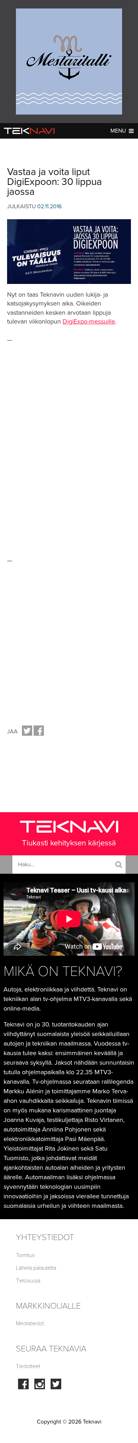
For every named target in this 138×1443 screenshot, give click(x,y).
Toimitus (25, 1255)
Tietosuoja (28, 1280)
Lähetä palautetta (36, 1268)
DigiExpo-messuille (89, 321)
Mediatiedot (30, 1323)
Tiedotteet (28, 1366)
